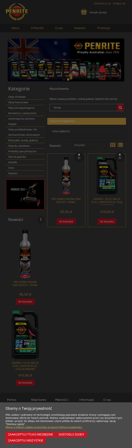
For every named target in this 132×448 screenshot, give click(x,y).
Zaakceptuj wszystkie (25, 440)
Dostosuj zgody (71, 434)
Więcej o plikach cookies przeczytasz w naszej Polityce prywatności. (44, 427)
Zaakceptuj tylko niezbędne (30, 434)
